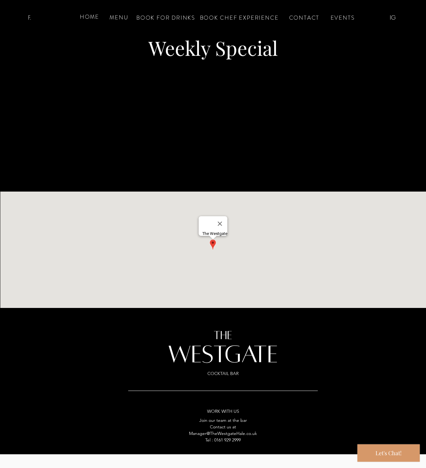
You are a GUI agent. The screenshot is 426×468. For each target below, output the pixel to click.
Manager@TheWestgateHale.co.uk (223, 433)
